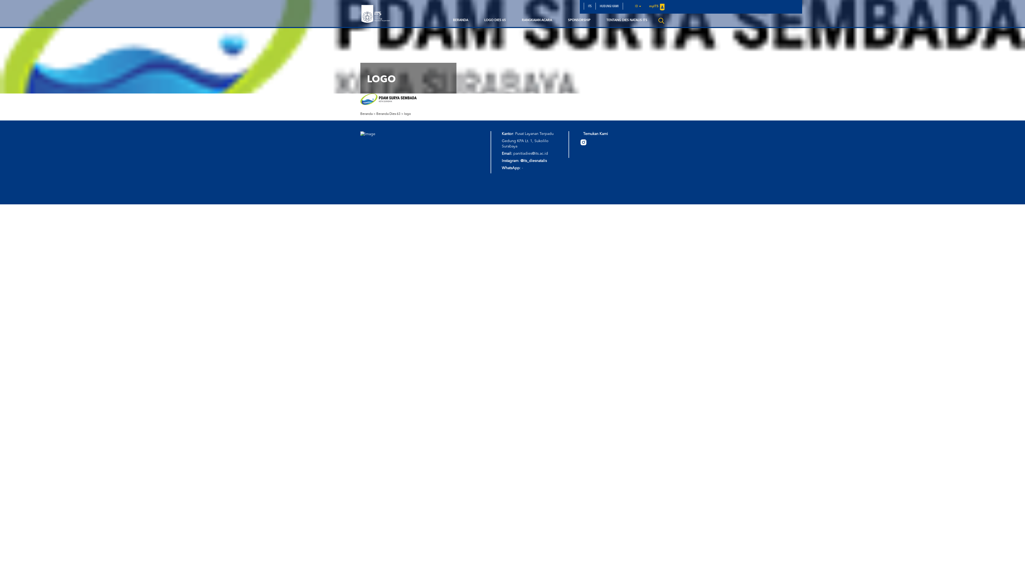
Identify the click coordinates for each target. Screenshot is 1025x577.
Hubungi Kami (609, 6)
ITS (590, 6)
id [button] (636, 6)
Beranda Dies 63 (388, 114)
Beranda (460, 20)
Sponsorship (579, 20)
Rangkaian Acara (537, 20)
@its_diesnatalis (534, 161)
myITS (654, 6)
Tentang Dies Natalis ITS (626, 20)
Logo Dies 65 (495, 20)
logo (407, 114)
